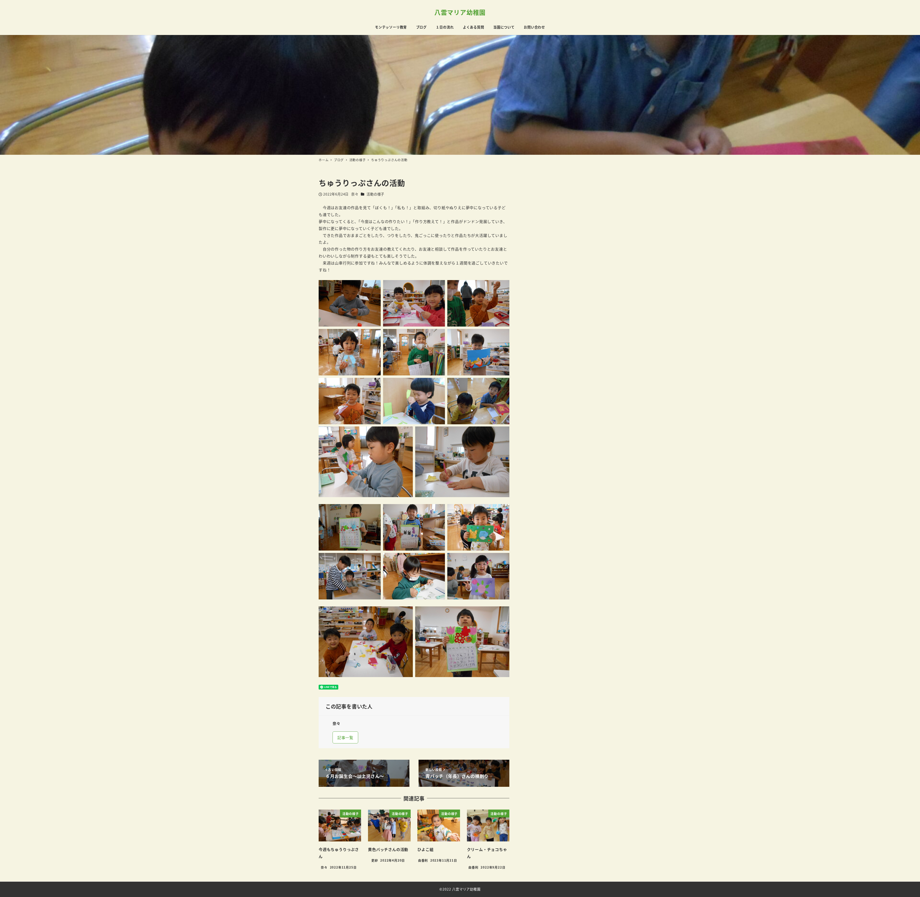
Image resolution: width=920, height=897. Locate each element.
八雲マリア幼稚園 (460, 12)
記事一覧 (345, 737)
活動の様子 (375, 194)
